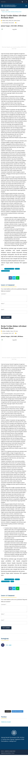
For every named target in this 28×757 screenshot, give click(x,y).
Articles (4, 331)
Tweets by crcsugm (6, 722)
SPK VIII (12, 581)
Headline (8, 331)
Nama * (3, 303)
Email (2, 309)
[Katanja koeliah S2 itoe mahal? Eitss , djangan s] (14, 671)
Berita (7, 20)
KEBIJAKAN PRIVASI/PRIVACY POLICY (7, 753)
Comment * (3, 294)
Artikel (7, 10)
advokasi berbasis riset (9, 268)
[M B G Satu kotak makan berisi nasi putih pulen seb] (14, 701)
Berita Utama (17, 20)
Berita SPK (11, 20)
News (11, 331)
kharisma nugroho (5, 270)
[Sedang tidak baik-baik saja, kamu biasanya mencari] (14, 655)
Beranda (3, 10)
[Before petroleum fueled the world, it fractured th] (14, 686)
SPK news (15, 331)
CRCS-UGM (17, 268)
